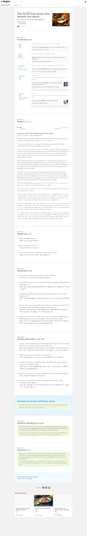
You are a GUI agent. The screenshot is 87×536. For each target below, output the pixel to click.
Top (12, 5)
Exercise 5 (20, 337)
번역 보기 (23, 26)
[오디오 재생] (65, 47)
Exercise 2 (20, 119)
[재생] (18, 127)
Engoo (19, 12)
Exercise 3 (20, 232)
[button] (50, 90)
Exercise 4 (20, 269)
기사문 (30, 478)
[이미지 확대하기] (61, 19)
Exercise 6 (20, 421)
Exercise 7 (20, 448)
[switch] (18, 26)
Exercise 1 (20, 37)
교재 (21, 5)
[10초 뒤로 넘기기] (62, 127)
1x (65, 127)
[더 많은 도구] (69, 127)
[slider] (20, 127)
